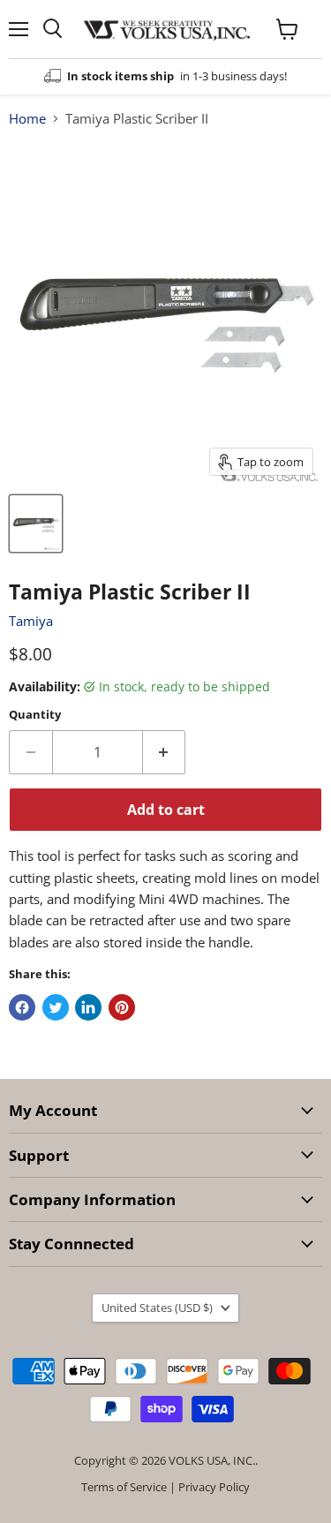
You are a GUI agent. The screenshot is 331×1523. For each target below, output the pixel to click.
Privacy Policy (214, 1487)
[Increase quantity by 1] (164, 752)
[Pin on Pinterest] (122, 1007)
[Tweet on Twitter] (55, 1007)
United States (157, 1308)
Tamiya (31, 621)
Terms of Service (124, 1487)
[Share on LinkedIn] (88, 1007)
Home (27, 118)
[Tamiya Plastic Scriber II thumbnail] (36, 523)
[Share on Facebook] (22, 1007)
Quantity (35, 714)
